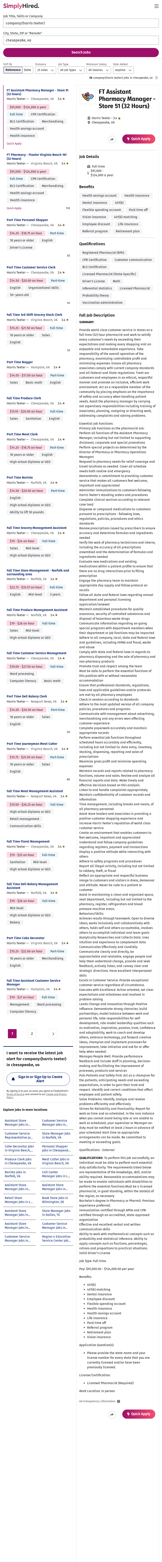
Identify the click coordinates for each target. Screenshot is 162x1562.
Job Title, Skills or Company (23, 16)
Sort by (7, 64)
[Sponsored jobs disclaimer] (156, 77)
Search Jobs (81, 52)
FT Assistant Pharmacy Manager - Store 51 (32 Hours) (37, 92)
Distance (40, 64)
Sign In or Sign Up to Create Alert (40, 1079)
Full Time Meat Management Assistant (35, 791)
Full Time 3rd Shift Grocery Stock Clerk (34, 315)
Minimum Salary (96, 64)
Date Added (120, 64)
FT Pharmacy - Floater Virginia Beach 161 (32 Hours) (37, 156)
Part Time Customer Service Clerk (31, 267)
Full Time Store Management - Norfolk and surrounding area (38, 572)
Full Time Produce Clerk (24, 398)
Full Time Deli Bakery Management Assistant (32, 886)
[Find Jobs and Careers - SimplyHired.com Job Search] (21, 6)
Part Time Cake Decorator (25, 938)
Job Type (63, 64)
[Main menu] (156, 6)
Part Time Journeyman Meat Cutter (32, 744)
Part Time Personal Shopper (27, 220)
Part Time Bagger (20, 362)
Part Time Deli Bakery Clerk (27, 696)
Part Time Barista (20, 477)
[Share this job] (112, 140)
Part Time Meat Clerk (22, 434)
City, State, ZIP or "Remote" (22, 33)
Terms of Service (15, 1094)
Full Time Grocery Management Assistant (37, 528)
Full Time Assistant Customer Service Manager (33, 982)
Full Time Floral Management (28, 841)
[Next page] (53, 1033)
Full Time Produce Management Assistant (37, 610)
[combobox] (81, 23)
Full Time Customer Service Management (36, 653)
